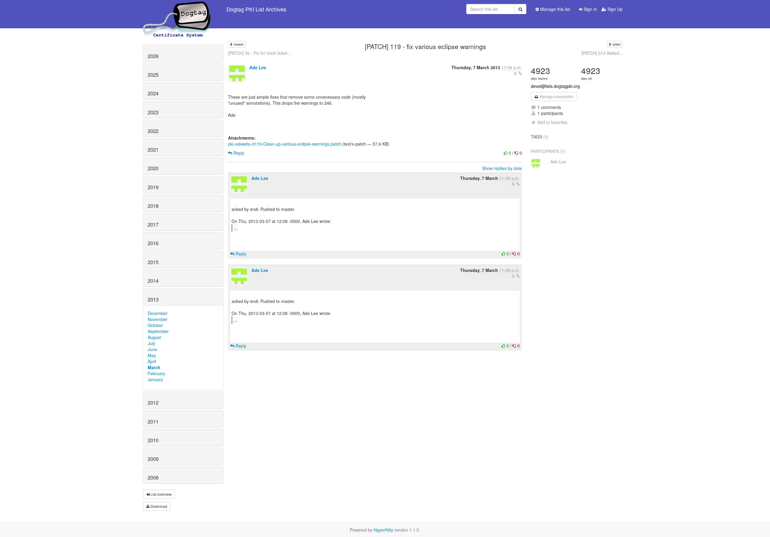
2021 (153, 149)
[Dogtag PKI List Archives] (177, 9)
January (155, 379)
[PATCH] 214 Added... (602, 53)
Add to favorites (552, 122)
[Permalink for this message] (520, 73)
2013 (153, 299)
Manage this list (554, 9)
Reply (238, 153)
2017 (153, 224)
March (154, 367)
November (158, 319)
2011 (153, 421)
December (158, 313)
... (235, 227)
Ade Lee (257, 67)
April (152, 361)
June (152, 349)
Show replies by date (502, 168)
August (154, 337)
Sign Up (614, 9)
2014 (153, 280)
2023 (153, 112)
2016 (153, 243)
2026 (153, 56)
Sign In (590, 9)
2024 (153, 93)
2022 (153, 130)
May (152, 355)
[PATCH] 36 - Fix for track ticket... (259, 53)
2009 (153, 458)
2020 (153, 168)
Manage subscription (556, 96)
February (156, 373)
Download (158, 506)
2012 (153, 402)
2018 (153, 205)
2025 (153, 74)
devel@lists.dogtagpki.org (555, 86)
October (155, 325)
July (151, 343)
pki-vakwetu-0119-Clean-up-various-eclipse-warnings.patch (284, 144)
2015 (153, 262)
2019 (153, 187)
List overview (160, 494)
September (158, 331)
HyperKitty (383, 530)
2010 (153, 440)
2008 (153, 477)
